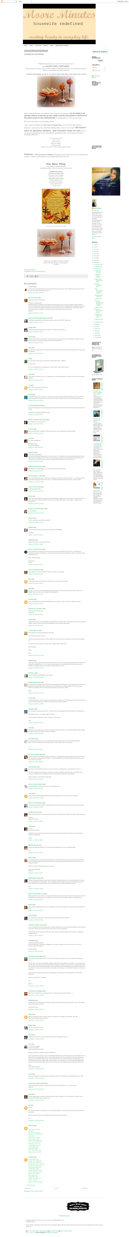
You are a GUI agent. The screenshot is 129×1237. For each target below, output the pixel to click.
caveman (30, 286)
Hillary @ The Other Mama (35, 803)
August (97, 324)
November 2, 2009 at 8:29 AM (36, 1100)
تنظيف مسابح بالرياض (33, 1168)
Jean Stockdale (32, 767)
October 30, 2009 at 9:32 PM (35, 779)
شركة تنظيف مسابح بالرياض (35, 1165)
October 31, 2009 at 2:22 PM (35, 873)
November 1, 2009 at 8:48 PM (36, 1069)
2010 (95, 260)
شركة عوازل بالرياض (33, 1146)
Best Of (46, 45)
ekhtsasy (30, 1125)
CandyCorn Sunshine (98, 271)
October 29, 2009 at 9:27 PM (35, 471)
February (97, 337)
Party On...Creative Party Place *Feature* (99, 291)
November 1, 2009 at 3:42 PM (36, 1029)
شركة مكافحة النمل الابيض (34, 1150)
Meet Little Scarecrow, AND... (98, 285)
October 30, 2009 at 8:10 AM (35, 594)
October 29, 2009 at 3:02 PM (35, 380)
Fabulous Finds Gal (33, 812)
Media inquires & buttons (62, 45)
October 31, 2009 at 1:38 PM (35, 840)
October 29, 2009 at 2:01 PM (35, 342)
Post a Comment (30, 1185)
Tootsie (30, 904)
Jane (29, 1044)
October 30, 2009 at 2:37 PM (35, 722)
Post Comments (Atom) (37, 1191)
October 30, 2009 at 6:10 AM (35, 564)
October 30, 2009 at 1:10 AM (35, 522)
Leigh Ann (31, 915)
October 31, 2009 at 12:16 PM (36, 797)
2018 (95, 245)
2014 (95, 251)
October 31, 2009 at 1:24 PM (35, 807)
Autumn (30, 619)
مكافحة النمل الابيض (33, 1148)
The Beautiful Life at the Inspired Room (35, 271)
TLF (29, 385)
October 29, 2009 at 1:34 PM (35, 322)
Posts (95, 67)
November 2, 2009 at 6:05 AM (36, 1089)
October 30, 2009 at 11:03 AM (35, 677)
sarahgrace (31, 452)
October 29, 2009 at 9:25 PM (35, 461)
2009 (95, 262)
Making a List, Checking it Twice (98, 316)
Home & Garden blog (30, 1232)
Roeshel (30, 857)
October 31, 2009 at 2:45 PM (35, 888)
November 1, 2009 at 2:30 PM (36, 1009)
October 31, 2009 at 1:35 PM (35, 821)
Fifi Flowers (31, 673)
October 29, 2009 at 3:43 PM (35, 389)
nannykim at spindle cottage (35, 925)
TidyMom (30, 527)
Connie (30, 826)
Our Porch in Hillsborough (35, 754)
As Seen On (38, 45)
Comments (97, 70)
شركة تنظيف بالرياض (33, 1159)
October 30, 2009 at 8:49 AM (35, 603)
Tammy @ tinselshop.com (35, 549)
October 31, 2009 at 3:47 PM (35, 910)
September (98, 322)
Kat (29, 1105)
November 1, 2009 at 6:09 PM (36, 1039)
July (96, 326)
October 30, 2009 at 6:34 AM (35, 574)
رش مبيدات (31, 1135)
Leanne (30, 698)
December (98, 264)
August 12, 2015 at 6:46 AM (35, 1182)
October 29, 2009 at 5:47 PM (35, 424)
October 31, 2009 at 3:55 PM (35, 920)
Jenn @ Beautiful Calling (34, 405)
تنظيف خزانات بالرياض (33, 1173)
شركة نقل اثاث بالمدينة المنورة (35, 1134)
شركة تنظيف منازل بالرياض (35, 1162)
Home (25, 45)
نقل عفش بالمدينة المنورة (34, 1132)
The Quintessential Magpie (35, 956)
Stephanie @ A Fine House (35, 608)
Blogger (68, 1215)
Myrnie (30, 496)
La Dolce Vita (98, 298)
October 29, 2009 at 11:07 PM (35, 491)
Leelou (30, 1074)
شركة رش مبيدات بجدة (33, 1139)
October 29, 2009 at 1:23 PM (35, 313)
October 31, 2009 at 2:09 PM (35, 852)
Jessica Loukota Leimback (35, 784)
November (98, 266)
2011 (95, 258)
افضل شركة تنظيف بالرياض (34, 1172)
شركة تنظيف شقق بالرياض (34, 1167)
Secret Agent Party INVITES (98, 276)
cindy (29, 347)
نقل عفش (30, 1131)
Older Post (84, 1188)
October (97, 268)
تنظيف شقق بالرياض (33, 1176)
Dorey (30, 1034)
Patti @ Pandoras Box (34, 569)
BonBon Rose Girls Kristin (35, 466)
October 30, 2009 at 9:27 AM (35, 625)
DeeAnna (30, 429)
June (96, 328)
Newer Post (28, 1188)
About (31, 45)
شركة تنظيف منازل (32, 1175)
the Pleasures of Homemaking (36, 1083)
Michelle (30, 1025)
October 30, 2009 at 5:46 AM (35, 544)
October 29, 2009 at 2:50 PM (35, 353)
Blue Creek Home (33, 297)
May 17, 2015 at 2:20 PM (34, 1152)
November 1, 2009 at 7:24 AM (36, 986)
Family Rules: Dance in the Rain (99, 281)
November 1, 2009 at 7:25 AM (36, 995)
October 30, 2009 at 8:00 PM (35, 762)
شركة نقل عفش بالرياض (34, 1129)
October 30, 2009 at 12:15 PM (36, 693)
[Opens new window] (56, 91)
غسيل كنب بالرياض (33, 1179)
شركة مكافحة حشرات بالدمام (35, 1140)
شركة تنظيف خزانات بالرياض (35, 1160)
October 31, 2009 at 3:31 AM (35, 788)
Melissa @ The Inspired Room (36, 508)
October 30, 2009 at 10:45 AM (36, 668)
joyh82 (30, 1014)
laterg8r (30, 327)
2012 (95, 256)
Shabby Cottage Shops (34, 682)
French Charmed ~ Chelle (35, 476)
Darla (29, 588)
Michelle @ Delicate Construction (37, 419)
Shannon (30, 518)
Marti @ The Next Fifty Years (36, 893)
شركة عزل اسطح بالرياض (34, 1145)
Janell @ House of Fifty (34, 487)
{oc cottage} (31, 738)
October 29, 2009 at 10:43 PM (36, 481)
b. (28, 358)
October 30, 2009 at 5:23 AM (35, 535)
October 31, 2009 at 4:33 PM (35, 935)
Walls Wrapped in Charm (99, 296)
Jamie (30, 374)
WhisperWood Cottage (34, 878)
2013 (95, 253)
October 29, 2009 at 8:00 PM (35, 447)
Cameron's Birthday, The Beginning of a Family (99, 303)
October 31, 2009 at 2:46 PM (35, 899)
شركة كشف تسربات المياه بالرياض (36, 1164)
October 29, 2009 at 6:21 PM (35, 433)
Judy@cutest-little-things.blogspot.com (38, 318)
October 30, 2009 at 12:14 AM (36, 503)
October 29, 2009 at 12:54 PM (36, 292)
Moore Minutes (98, 208)
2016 (95, 247)
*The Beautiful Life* (33, 630)
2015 (95, 249)
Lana (29, 438)
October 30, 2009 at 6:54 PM (35, 749)
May (96, 331)
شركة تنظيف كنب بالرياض (34, 1178)
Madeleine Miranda (33, 845)
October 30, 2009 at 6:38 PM (35, 733)
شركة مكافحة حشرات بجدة (34, 1142)
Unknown (30, 599)
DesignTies (31, 709)
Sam (29, 727)
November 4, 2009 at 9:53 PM (36, 1120)
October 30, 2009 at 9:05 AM (35, 614)
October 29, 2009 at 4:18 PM (35, 400)
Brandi (30, 394)
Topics (51, 45)
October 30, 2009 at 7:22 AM (35, 583)
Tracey (30, 793)
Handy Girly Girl (99, 319)
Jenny (30, 1094)
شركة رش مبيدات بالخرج (34, 1137)
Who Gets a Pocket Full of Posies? (99, 311)
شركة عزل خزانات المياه (34, 1143)
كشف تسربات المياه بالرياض (35, 1170)
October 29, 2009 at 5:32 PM (35, 414)
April (96, 333)
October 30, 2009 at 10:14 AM (36, 655)
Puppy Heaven (98, 307)
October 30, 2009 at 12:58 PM (36, 704)
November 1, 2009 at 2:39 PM (36, 1020)
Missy (30, 579)
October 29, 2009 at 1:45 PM (35, 331)
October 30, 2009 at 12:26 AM (36, 513)
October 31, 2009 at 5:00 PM (35, 951)
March (96, 335)
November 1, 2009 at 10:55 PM (36, 1078)
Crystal (30, 336)
